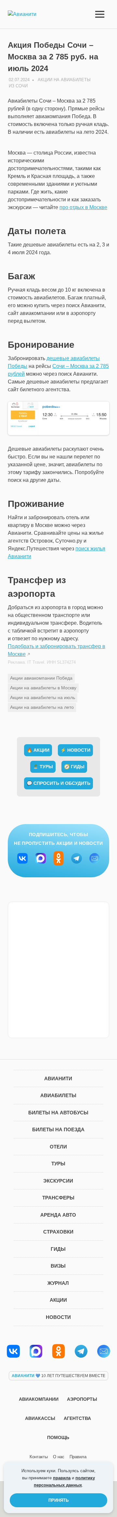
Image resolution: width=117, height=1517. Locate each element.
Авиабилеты (58, 1095)
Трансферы (58, 1197)
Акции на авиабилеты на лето (42, 707)
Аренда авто (58, 1215)
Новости (58, 1317)
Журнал (58, 1283)
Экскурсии (58, 1181)
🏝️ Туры (43, 766)
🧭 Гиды (74, 766)
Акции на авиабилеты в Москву (43, 687)
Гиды (58, 1249)
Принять (58, 1500)
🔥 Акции (38, 750)
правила (62, 1477)
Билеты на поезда (58, 1129)
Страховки (58, 1232)
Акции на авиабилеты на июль (42, 697)
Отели (58, 1146)
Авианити (58, 1078)
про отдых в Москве (83, 207)
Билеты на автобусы (58, 1112)
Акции (58, 1300)
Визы (58, 1266)
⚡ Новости (75, 750)
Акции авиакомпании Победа (41, 678)
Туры (58, 1163)
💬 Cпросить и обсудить (58, 783)
